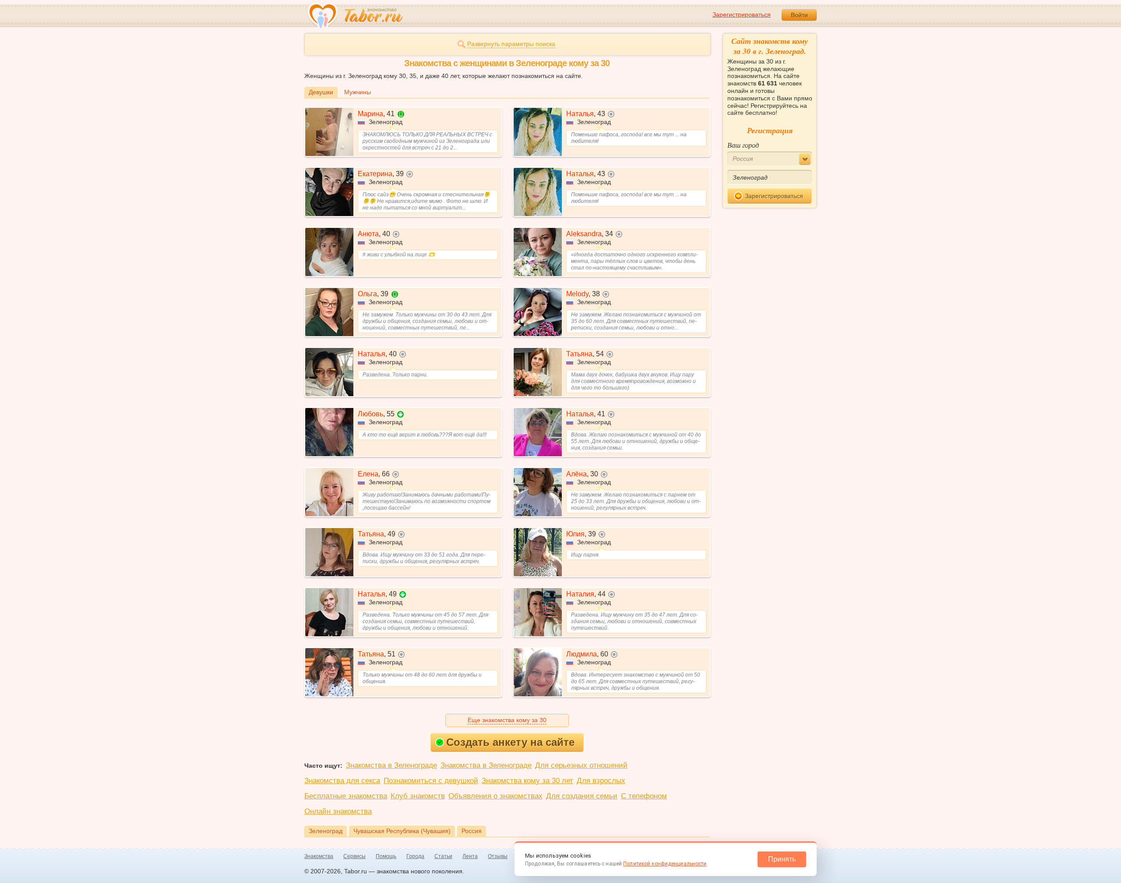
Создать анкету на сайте (510, 742)
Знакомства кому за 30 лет (527, 781)
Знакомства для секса (342, 781)
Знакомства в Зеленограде (391, 765)
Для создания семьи (581, 796)
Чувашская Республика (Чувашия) (402, 830)
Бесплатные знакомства (345, 796)
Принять (782, 859)
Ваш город (743, 144)
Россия (472, 830)
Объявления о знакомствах (495, 796)
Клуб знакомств (418, 796)
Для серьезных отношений (581, 765)
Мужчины (357, 92)
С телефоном (644, 796)
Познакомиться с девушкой (431, 781)
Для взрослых (601, 781)
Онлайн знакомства (338, 811)
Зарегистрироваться (741, 14)
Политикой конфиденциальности (664, 864)
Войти (799, 14)
